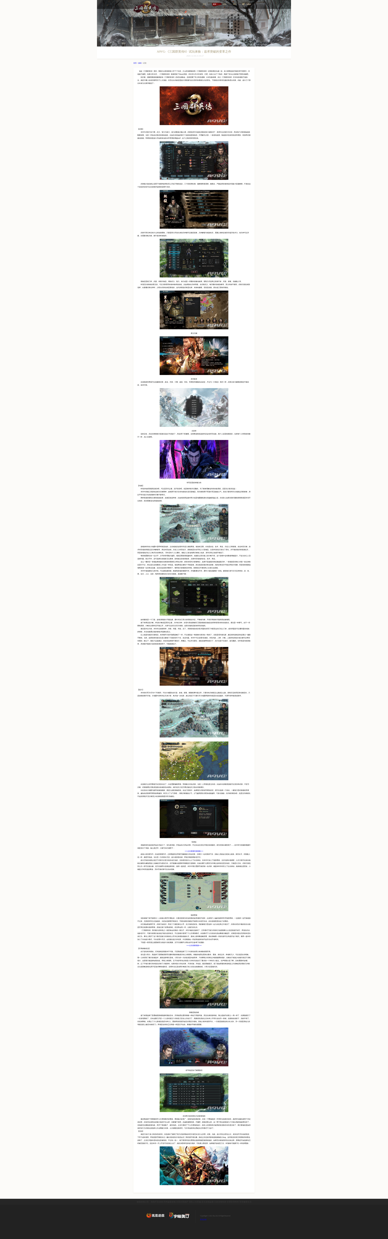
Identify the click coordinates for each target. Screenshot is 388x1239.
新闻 (214, 4)
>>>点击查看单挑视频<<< (194, 851)
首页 (204, 4)
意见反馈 (203, 1219)
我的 (234, 4)
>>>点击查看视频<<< (194, 945)
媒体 (140, 63)
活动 (224, 4)
